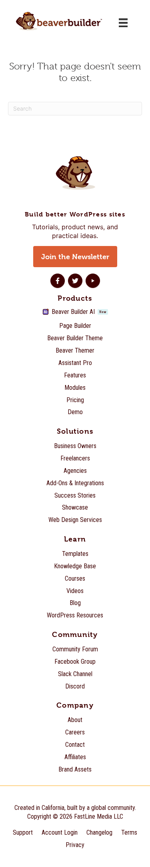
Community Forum (75, 649)
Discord (75, 686)
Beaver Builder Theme (75, 338)
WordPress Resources (75, 615)
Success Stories (75, 495)
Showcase (75, 507)
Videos (75, 591)
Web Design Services (75, 520)
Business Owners (75, 446)
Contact (75, 744)
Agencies (75, 470)
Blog (75, 603)
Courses (75, 578)
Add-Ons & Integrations (75, 483)
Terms (129, 832)
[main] (75, 92)
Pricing (75, 400)
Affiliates (75, 757)
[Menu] (123, 23)
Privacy (75, 845)
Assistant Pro (75, 363)
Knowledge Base (75, 566)
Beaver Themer (75, 350)
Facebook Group (75, 661)
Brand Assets (75, 769)
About (75, 720)
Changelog (99, 832)
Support (23, 832)
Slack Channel (75, 674)
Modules (75, 387)
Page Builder (75, 325)
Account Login (60, 832)
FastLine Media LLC (98, 816)
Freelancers (75, 458)
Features (75, 375)
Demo (75, 412)
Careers (75, 732)
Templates (75, 553)
